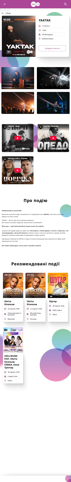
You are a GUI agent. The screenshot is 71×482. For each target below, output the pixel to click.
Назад (8, 13)
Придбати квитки (52, 48)
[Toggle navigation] (4, 4)
